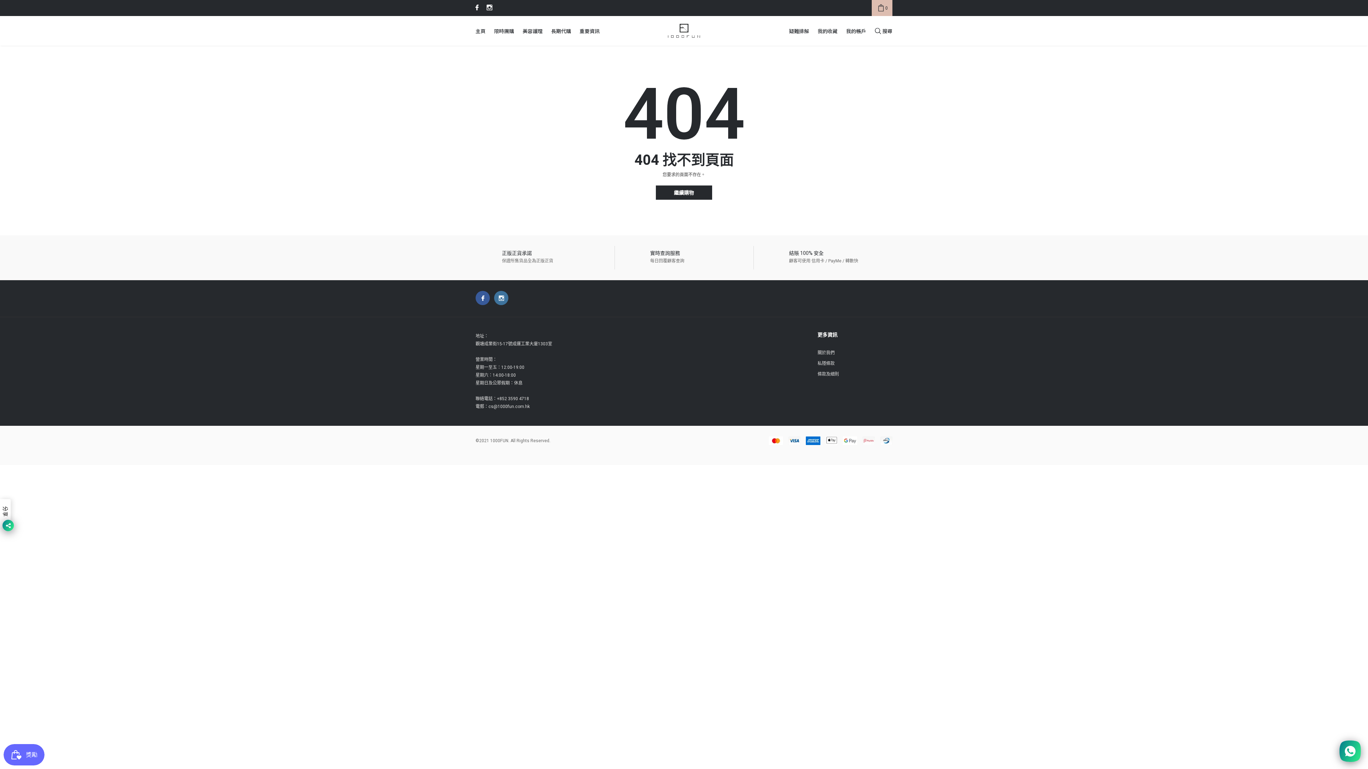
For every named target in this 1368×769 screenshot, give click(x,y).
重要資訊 (590, 31)
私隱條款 (826, 363)
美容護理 (533, 31)
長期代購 (561, 31)
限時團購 (504, 31)
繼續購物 (684, 193)
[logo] (684, 31)
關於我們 (826, 353)
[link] (476, 7)
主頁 (481, 31)
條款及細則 (828, 374)
